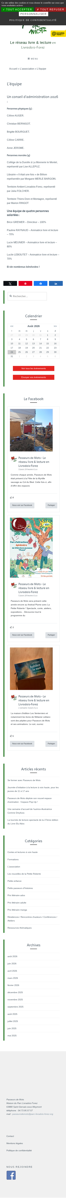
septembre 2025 (15, 1006)
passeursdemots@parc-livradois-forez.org (32, 1114)
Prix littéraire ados (16, 895)
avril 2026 (12, 971)
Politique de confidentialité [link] (33, 20)
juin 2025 (12, 1028)
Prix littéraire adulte (17, 902)
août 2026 (12, 956)
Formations (13, 859)
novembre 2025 (15, 999)
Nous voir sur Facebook (22, 505)
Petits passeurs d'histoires (20, 888)
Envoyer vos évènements (33, 377)
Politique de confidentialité (19, 1150)
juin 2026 (12, 963)
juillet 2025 (13, 1021)
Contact (10, 1136)
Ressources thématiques (20, 928)
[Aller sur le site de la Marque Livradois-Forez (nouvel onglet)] (58, 31)
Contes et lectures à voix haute (23, 852)
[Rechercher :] (27, 296)
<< (11, 326)
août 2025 (12, 1014)
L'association (14, 866)
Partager (51, 505)
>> (55, 326)
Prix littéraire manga (17, 910)
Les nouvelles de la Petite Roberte (24, 874)
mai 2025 (12, 1035)
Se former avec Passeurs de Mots (24, 780)
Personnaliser (33, 14)
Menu (34, 59)
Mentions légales (14, 1143)
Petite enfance (14, 881)
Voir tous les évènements (33, 368)
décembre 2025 (15, 992)
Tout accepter (18, 9)
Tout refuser (51, 9)
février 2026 (13, 985)
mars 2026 (13, 978)
